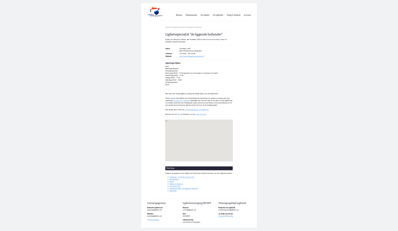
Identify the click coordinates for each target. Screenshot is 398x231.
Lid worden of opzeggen (191, 222)
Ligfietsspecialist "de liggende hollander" (187, 27)
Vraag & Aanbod (233, 15)
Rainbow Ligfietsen (176, 184)
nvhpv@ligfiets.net (189, 210)
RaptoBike (173, 191)
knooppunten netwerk (181, 100)
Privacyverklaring (153, 220)
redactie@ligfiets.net (154, 210)
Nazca (171, 182)
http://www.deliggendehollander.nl (191, 56)
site (179, 114)
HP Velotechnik (174, 186)
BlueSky (230, 216)
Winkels (168, 27)
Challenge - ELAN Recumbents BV (181, 177)
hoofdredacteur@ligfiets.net (228, 210)
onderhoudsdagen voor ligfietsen (197, 110)
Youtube (221, 216)
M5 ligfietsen (174, 179)
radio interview (201, 114)
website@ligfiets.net (154, 216)
